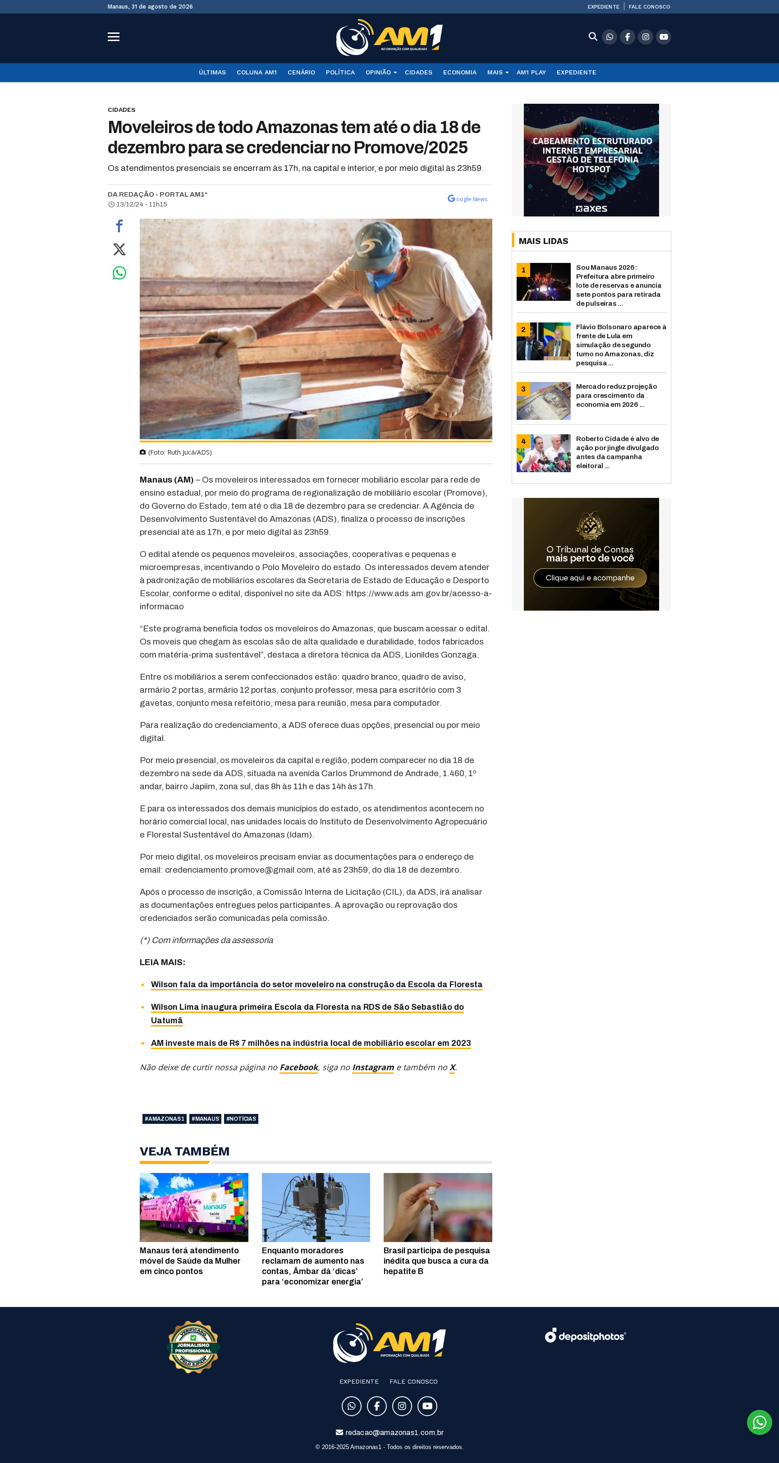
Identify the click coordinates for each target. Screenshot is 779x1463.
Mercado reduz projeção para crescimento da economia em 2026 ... (616, 395)
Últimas (212, 72)
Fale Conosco (649, 7)
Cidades (418, 72)
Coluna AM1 (257, 72)
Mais (495, 72)
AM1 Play (531, 72)
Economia (460, 72)
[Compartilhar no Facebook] (119, 228)
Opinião (378, 72)
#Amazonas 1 (164, 1119)
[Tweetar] (119, 251)
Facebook (299, 1067)
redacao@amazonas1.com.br (394, 1432)
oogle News (472, 199)
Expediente (603, 7)
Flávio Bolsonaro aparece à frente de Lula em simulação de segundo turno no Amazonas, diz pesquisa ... (621, 345)
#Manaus (205, 1119)
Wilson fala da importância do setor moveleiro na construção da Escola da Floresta (317, 984)
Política (340, 72)
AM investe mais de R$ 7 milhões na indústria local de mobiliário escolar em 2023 (311, 1043)
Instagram (373, 1067)
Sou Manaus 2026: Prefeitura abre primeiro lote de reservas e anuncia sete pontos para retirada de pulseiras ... (619, 285)
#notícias (241, 1119)
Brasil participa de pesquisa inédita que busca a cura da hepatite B (437, 1261)
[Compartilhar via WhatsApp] (119, 275)
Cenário (301, 72)
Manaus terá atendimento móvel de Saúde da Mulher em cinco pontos (190, 1261)
